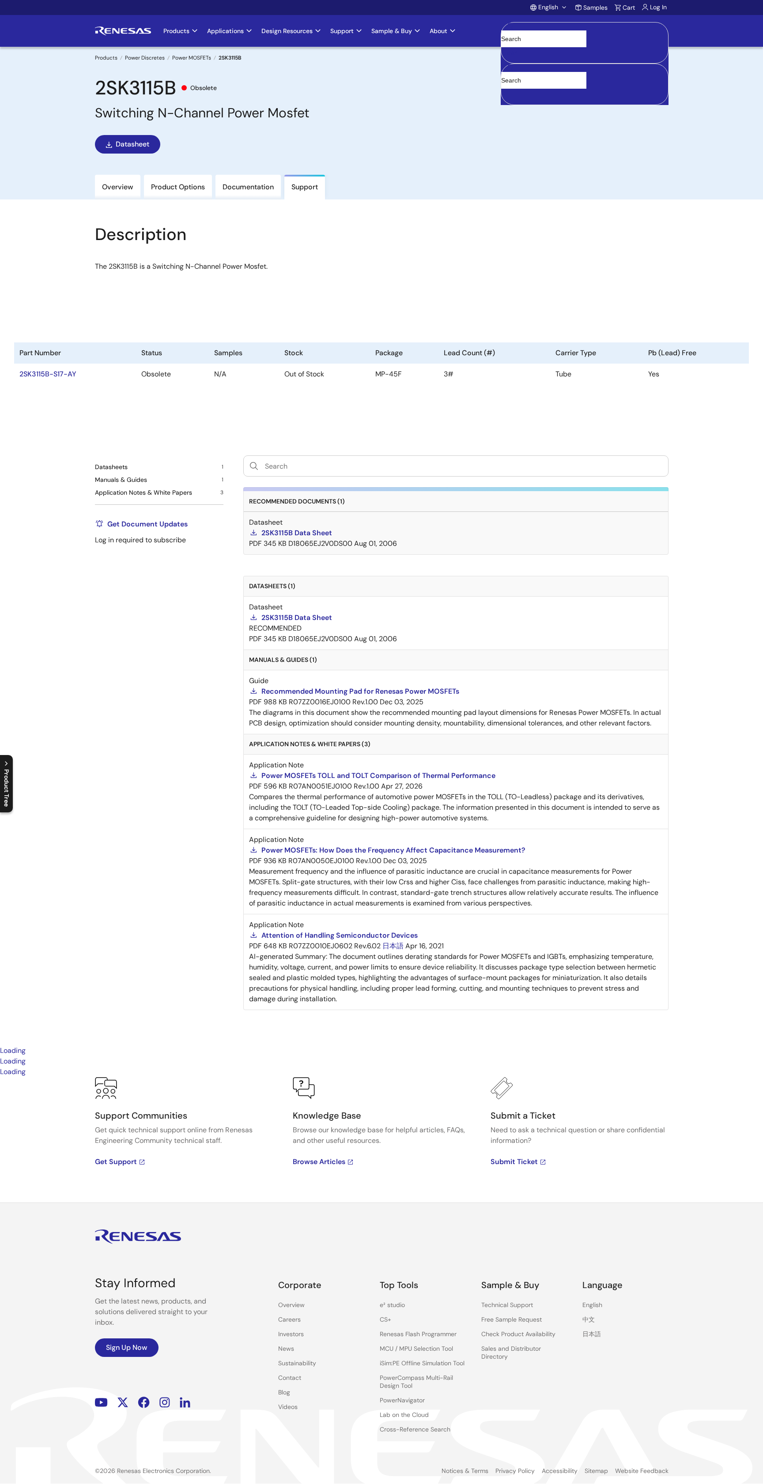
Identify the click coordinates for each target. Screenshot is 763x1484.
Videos (288, 1407)
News (286, 1349)
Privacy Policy (515, 1471)
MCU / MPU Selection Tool (416, 1349)
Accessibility (560, 1471)
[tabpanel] (381, 1139)
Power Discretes (145, 57)
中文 (588, 1319)
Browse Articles (319, 1161)
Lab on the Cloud (404, 1415)
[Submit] (510, 68)
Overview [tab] (117, 187)
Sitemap (596, 1471)
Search (585, 31)
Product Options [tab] (178, 187)
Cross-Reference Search (415, 1429)
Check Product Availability (518, 1334)
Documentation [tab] (248, 187)
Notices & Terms (465, 1471)
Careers (289, 1319)
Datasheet (132, 144)
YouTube (101, 1403)
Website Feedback (642, 1471)
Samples (595, 7)
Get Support (116, 1161)
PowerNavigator (402, 1400)
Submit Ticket (514, 1161)
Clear (509, 52)
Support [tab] (304, 187)
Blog (284, 1392)
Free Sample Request (511, 1319)
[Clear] (509, 94)
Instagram (164, 1403)
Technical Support (507, 1305)
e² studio (392, 1305)
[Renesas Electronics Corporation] (123, 31)
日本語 (591, 1334)
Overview (291, 1305)
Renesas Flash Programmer (418, 1334)
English (592, 1305)
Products (106, 57)
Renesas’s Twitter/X (122, 1403)
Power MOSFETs (191, 57)
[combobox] (585, 84)
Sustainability (297, 1363)
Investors (291, 1334)
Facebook (144, 1403)
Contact (289, 1378)
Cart (629, 7)
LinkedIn (185, 1403)
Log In (658, 7)
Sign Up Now (126, 1347)
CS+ (385, 1319)
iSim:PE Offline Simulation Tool (422, 1363)
